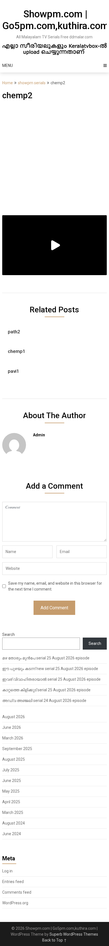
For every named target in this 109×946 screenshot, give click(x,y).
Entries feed (13, 881)
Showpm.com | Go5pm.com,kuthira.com (55, 20)
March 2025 (12, 812)
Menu (7, 65)
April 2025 (11, 802)
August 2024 (13, 823)
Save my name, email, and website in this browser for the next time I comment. (55, 586)
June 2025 (11, 780)
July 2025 (10, 770)
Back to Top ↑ (54, 940)
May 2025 (11, 791)
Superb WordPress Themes (73, 934)
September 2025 (17, 748)
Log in (7, 871)
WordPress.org (15, 903)
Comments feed (16, 892)
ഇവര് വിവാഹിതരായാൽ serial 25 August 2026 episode (51, 679)
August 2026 (13, 717)
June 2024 (11, 834)
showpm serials (32, 83)
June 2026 (11, 727)
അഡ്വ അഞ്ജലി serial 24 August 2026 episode (44, 700)
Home (7, 83)
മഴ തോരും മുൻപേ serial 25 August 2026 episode (45, 658)
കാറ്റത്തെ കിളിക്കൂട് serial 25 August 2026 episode (46, 690)
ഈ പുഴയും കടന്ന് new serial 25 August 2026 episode (50, 668)
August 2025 (13, 759)
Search (8, 634)
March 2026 (12, 738)
